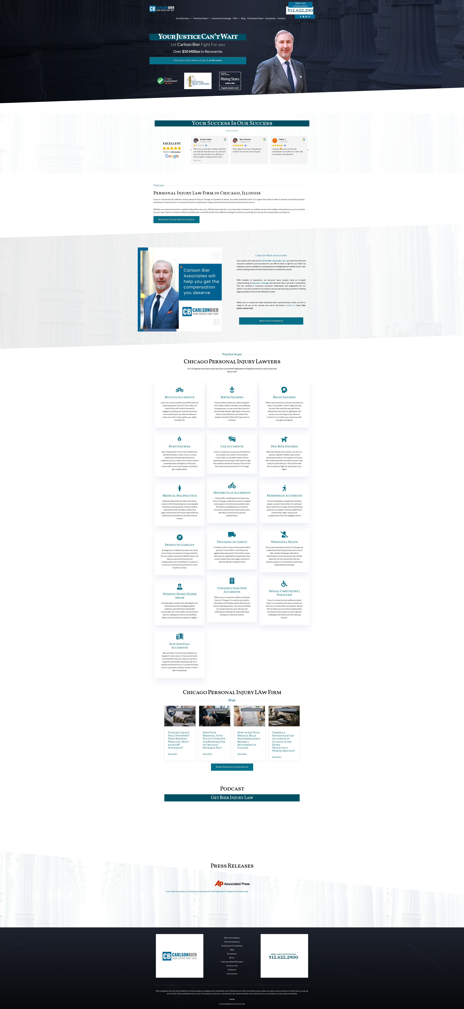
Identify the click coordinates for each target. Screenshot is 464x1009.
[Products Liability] (180, 537)
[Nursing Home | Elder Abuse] (180, 587)
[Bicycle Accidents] (180, 390)
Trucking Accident (232, 542)
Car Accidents (232, 446)
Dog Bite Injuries (284, 446)
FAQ (235, 18)
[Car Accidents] (232, 439)
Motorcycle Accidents (232, 493)
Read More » (173, 754)
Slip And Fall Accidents (179, 646)
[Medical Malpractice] (180, 488)
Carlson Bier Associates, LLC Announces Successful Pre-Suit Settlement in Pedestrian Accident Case (207, 891)
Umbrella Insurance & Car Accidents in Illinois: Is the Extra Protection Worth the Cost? (283, 742)
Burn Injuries (179, 446)
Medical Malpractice (180, 496)
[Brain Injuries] (284, 390)
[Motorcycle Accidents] (232, 485)
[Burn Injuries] (180, 439)
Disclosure (270, 18)
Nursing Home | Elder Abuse (180, 596)
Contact (281, 18)
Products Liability (179, 545)
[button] (307, 150)
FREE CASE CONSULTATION (283, 954)
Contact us (290, 305)
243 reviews (175, 152)
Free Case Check (255, 18)
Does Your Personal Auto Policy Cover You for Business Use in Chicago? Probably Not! (214, 740)
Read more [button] (236, 160)
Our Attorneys (182, 18)
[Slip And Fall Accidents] (180, 636)
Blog (243, 18)
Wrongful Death (284, 542)
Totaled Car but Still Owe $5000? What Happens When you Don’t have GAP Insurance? (178, 740)
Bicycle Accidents (179, 397)
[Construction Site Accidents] (232, 581)
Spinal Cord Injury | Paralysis (284, 593)
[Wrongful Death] (284, 534)
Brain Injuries (284, 397)
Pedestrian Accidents (284, 496)
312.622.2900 (301, 10)
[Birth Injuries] (232, 390)
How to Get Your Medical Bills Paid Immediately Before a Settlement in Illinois (248, 740)
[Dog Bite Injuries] (284, 439)
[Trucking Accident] (232, 534)
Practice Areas (200, 18)
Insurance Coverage (221, 18)
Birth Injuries (232, 397)
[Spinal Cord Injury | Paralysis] (284, 584)
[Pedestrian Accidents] (284, 488)
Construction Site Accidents (232, 590)
